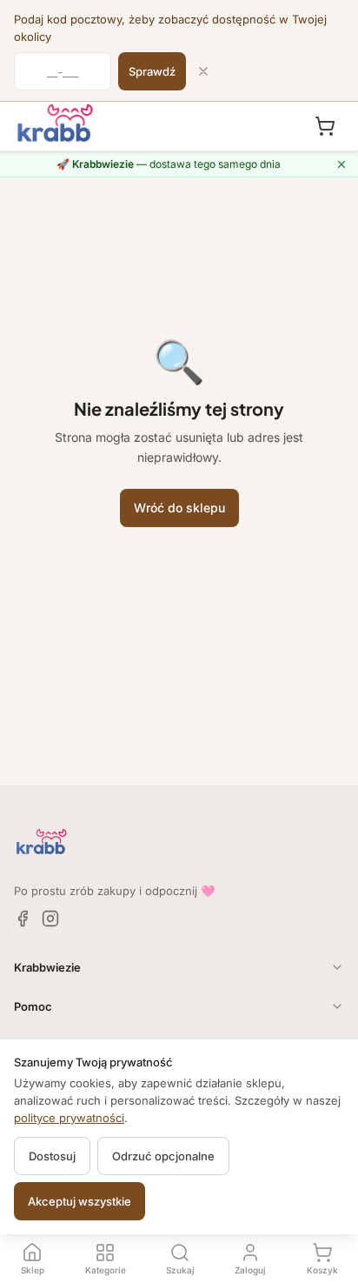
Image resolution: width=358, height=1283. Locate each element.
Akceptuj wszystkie (79, 1201)
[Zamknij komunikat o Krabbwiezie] (341, 164)
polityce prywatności (69, 1118)
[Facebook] (22, 918)
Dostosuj (52, 1156)
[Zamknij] (203, 71)
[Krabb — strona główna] (55, 123)
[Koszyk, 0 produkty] (325, 126)
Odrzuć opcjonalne (163, 1156)
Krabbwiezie (47, 967)
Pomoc (33, 1006)
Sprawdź (152, 71)
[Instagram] (50, 918)
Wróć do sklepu (179, 507)
